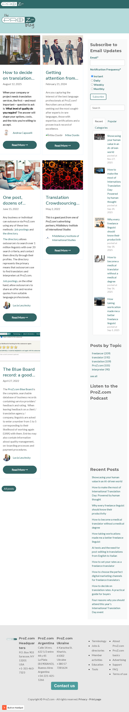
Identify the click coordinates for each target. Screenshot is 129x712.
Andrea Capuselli (22, 132)
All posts (9, 488)
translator (101, 357)
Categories (101, 127)
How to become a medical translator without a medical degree (108, 523)
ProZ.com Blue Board (20, 389)
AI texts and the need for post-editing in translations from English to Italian (107, 551)
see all (93, 376)
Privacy (82, 699)
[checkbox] (107, 82)
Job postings (10, 281)
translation (101, 361)
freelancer (101, 353)
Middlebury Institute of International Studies (65, 237)
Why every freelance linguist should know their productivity (108, 509)
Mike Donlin (72, 135)
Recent (99, 121)
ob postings (22, 229)
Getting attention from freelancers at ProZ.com (60, 75)
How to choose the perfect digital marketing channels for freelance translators (107, 575)
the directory (10, 233)
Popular (112, 121)
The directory (11, 239)
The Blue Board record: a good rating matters (19, 372)
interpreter (101, 369)
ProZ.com (101, 365)
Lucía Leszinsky (22, 305)
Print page (95, 699)
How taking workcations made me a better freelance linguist (107, 537)
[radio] (107, 76)
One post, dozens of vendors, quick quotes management (17, 200)
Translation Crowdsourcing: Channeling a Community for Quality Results (61, 200)
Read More (18, 144)
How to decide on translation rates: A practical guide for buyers (18, 75)
